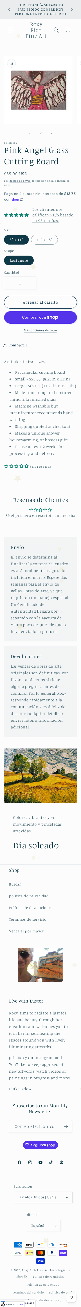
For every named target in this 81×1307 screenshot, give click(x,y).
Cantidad (11, 272)
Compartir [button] (18, 345)
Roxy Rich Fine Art (35, 1270)
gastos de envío (20, 180)
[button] (11, 30)
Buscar (15, 884)
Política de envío (61, 1292)
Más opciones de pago (40, 330)
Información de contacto (43, 1300)
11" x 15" (44, 239)
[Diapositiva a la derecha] (51, 133)
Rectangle (19, 260)
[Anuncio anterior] (9, 9)
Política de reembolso (49, 1276)
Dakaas (29, 1303)
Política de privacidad (43, 1284)
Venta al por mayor (26, 931)
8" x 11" (16, 239)
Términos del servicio (28, 1292)
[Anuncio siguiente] (72, 9)
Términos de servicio (27, 919)
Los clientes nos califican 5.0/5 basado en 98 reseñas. (53, 215)
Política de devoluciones (30, 907)
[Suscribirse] (66, 1126)
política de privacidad (29, 896)
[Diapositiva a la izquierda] (30, 133)
